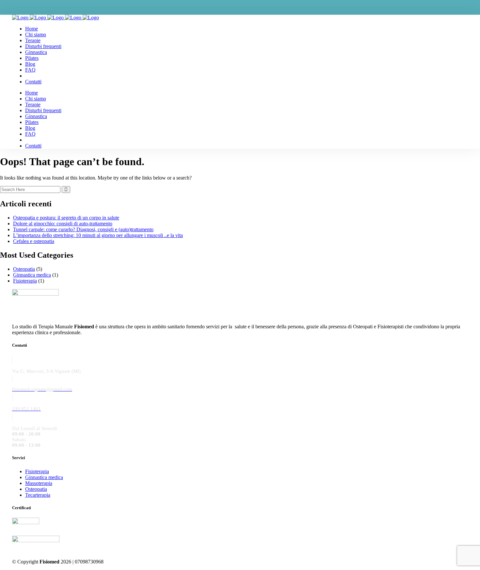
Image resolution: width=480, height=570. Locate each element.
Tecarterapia (37, 495)
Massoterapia (38, 483)
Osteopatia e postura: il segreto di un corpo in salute (66, 217)
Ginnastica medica (32, 275)
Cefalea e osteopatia (33, 241)
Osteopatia (24, 269)
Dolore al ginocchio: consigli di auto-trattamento (62, 223)
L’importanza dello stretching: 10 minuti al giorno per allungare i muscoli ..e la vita (98, 235)
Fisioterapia (25, 281)
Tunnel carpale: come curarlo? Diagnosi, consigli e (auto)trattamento (83, 229)
